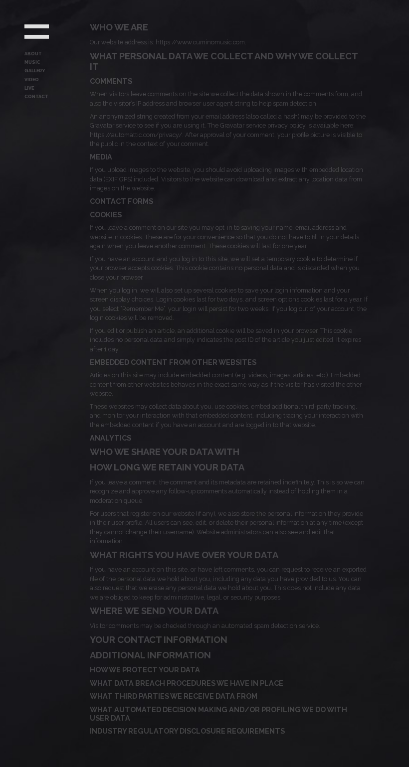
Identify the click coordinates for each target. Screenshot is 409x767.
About (33, 53)
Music (32, 62)
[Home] (36, 31)
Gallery (34, 70)
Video (31, 79)
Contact (36, 96)
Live (29, 88)
